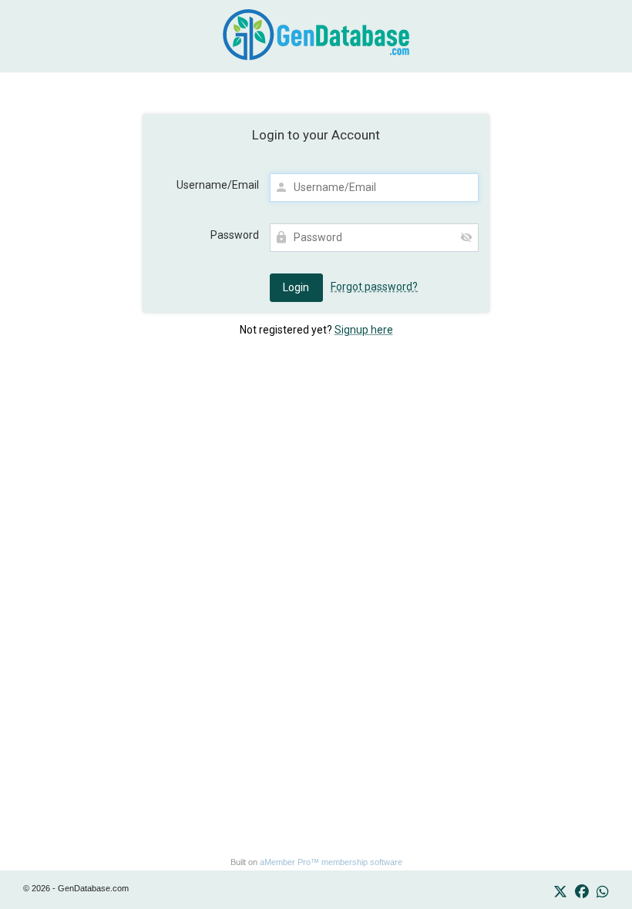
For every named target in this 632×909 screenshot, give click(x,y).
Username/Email (217, 185)
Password (234, 235)
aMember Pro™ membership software (331, 862)
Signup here (363, 330)
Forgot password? (374, 286)
